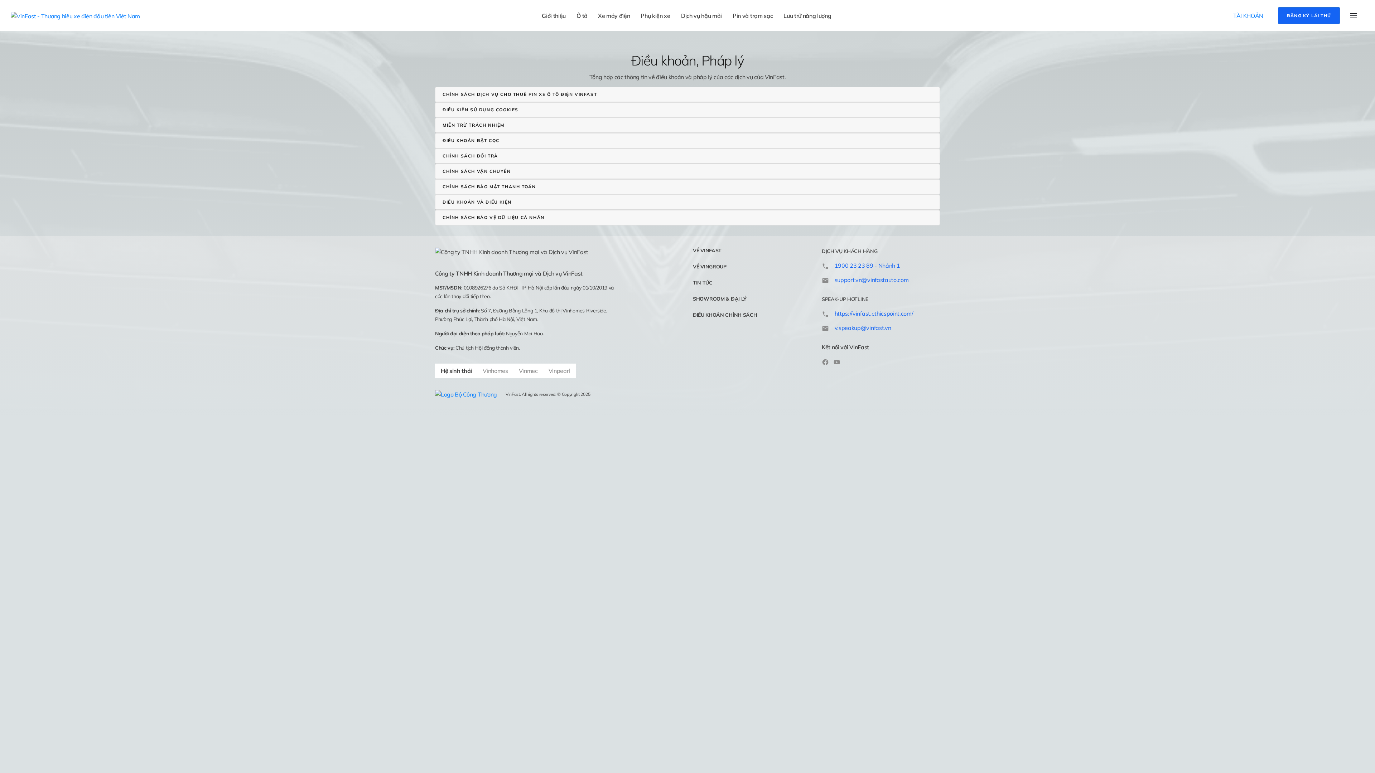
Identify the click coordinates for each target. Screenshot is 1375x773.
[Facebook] (825, 361)
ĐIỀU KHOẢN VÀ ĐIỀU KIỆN (477, 202)
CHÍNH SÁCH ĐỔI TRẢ (470, 156)
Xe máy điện (614, 15)
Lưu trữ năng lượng (807, 15)
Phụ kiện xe (655, 15)
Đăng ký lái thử (1309, 15)
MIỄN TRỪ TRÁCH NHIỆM (474, 125)
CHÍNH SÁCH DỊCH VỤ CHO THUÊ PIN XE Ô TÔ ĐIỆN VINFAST (520, 94)
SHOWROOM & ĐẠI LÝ (719, 299)
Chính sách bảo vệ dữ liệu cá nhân (494, 217)
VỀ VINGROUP (710, 266)
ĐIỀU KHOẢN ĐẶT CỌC (471, 140)
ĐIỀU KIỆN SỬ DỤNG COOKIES (480, 109)
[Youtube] (836, 361)
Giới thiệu (554, 15)
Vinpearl (559, 370)
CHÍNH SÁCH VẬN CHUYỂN (477, 171)
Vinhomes (495, 370)
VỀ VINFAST (707, 250)
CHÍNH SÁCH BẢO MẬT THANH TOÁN (489, 186)
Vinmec (528, 370)
